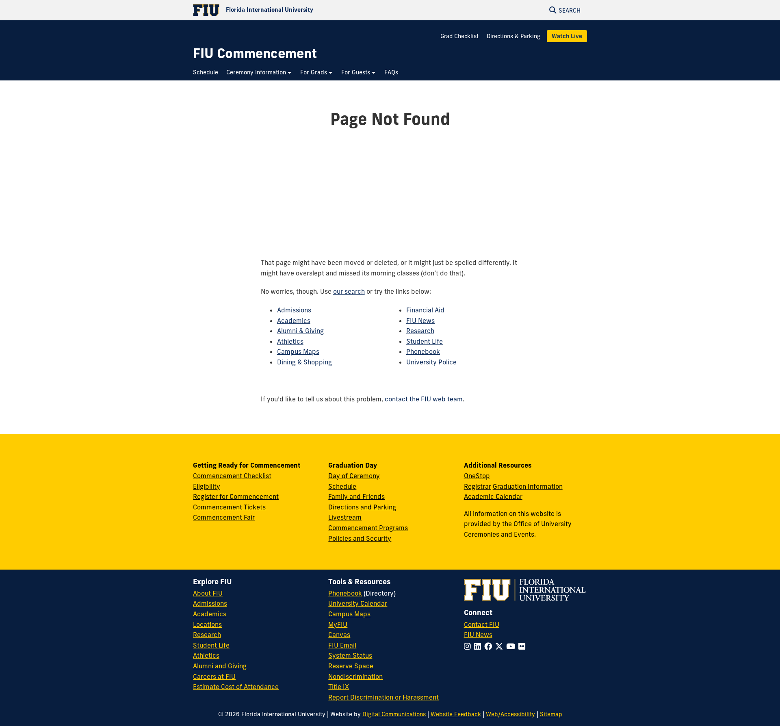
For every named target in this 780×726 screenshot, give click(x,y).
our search (349, 291)
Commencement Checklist (232, 476)
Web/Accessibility (510, 714)
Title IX (338, 687)
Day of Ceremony (354, 476)
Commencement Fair (224, 517)
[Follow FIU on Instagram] (469, 646)
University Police (431, 362)
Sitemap (551, 714)
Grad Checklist (460, 36)
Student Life (424, 341)
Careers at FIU (214, 676)
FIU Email (342, 645)
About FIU (208, 593)
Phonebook (423, 351)
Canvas (339, 635)
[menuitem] (207, 72)
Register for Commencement (236, 496)
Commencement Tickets (229, 507)
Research (420, 331)
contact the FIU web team (424, 399)
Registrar (477, 486)
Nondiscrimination (355, 676)
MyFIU (337, 624)
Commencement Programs (368, 528)
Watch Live (567, 36)
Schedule (342, 486)
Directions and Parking (362, 507)
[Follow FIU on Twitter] (500, 646)
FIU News (420, 320)
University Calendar (357, 603)
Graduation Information (528, 486)
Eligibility (206, 486)
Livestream (345, 517)
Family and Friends (356, 496)
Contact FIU (481, 624)
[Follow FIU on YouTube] (512, 646)
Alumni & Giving (300, 331)
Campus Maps (298, 351)
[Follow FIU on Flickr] (523, 646)
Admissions (294, 310)
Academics (293, 320)
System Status (350, 655)
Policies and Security (359, 538)
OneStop (477, 476)
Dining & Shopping (304, 362)
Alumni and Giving (220, 666)
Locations (207, 624)
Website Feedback (456, 714)
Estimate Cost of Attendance (236, 687)
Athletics (290, 341)
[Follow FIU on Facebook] (489, 646)
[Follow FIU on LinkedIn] (479, 646)
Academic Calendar (493, 496)
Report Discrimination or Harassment (383, 697)
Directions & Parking (513, 36)
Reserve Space (350, 666)
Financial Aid (425, 310)
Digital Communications (394, 714)
